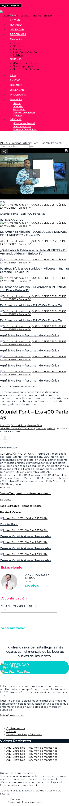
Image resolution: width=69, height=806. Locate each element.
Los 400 (5, 425)
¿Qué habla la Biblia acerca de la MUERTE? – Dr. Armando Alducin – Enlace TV (33, 251)
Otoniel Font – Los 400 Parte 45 (22, 213)
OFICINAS (16, 59)
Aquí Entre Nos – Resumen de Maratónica (29, 335)
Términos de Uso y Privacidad (24, 734)
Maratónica (16, 39)
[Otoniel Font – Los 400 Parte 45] (34, 207)
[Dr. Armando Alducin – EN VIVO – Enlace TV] (34, 299)
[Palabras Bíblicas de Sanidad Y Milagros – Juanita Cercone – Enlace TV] (34, 262)
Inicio (13, 15)
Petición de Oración (25, 52)
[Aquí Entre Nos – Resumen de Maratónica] (34, 329)
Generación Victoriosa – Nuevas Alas (25, 536)
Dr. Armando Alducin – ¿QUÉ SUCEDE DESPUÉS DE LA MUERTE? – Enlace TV (34, 233)
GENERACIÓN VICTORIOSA (17, 428)
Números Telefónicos (26, 69)
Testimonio (19, 49)
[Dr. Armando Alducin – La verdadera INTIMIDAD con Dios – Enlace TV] (34, 280)
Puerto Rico (34, 425)
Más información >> (12, 715)
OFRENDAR (17, 29)
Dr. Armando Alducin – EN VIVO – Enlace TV (31, 305)
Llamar (17, 43)
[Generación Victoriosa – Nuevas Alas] (24, 530)
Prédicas (18, 55)
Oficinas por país (23, 66)
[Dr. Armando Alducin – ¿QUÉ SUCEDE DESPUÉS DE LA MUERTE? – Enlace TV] (34, 225)
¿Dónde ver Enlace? (25, 63)
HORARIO (16, 24)
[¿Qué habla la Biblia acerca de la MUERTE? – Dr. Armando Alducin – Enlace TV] (34, 244)
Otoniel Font (18, 425)
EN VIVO (15, 20)
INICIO (4, 142)
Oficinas (11, 731)
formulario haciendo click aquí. (18, 785)
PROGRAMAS (18, 34)
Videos (51, 428)
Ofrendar (18, 46)
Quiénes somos (15, 728)
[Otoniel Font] (23, 518)
